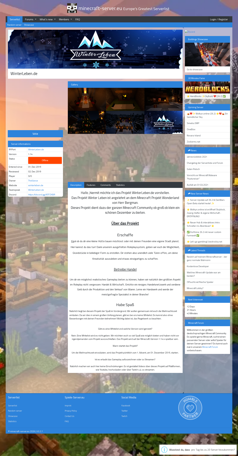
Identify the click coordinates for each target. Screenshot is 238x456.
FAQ (77, 19)
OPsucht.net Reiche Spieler (200, 282)
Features (91, 185)
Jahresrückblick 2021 (197, 156)
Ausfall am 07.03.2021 (197, 184)
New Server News (199, 193)
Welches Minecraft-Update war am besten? (204, 274)
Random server (14, 24)
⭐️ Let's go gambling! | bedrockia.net (204, 241)
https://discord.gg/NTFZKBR (41, 194)
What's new (46, 19)
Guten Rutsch (193, 169)
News (193, 150)
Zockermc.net (193, 141)
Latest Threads (197, 250)
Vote (35, 133)
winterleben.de (35, 185)
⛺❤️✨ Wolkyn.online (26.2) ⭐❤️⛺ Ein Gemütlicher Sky (207, 115)
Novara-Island (194, 135)
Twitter (124, 410)
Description (76, 185)
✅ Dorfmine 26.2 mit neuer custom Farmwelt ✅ (204, 233)
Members (64, 19)
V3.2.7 (40, 431)
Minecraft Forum (210, 347)
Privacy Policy (71, 410)
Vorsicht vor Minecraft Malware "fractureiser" (202, 176)
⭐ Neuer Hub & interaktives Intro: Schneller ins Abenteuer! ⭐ (203, 224)
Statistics (120, 185)
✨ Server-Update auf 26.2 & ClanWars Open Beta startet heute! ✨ (206, 201)
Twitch (124, 416)
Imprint (68, 405)
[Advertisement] (35, 104)
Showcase (29, 24)
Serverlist (15, 19)
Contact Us (69, 416)
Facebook (125, 405)
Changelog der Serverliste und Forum (205, 163)
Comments (106, 185)
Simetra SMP (193, 123)
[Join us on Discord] (190, 31)
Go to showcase (195, 69)
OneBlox (191, 129)
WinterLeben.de (36, 149)
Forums (29, 19)
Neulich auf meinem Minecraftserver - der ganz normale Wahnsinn (207, 258)
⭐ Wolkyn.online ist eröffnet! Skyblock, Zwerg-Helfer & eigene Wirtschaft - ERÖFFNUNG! (206, 213)
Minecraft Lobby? (195, 288)
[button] (35, 19)
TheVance (33, 180)
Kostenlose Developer (198, 266)
